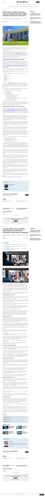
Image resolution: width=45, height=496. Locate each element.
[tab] (4, 213)
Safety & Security (31, 6)
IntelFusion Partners (13, 352)
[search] (4, 2)
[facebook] (13, 240)
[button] (3, 2)
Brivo (7, 298)
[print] (28, 240)
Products (35, 6)
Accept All (42, 494)
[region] (16, 215)
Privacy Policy (21, 494)
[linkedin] (14, 240)
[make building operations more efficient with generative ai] (5, 435)
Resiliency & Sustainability (23, 6)
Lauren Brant (11, 449)
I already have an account (15, 222)
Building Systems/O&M (11, 6)
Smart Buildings (17, 6)
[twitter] (15, 240)
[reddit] (16, 240)
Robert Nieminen (5, 21)
